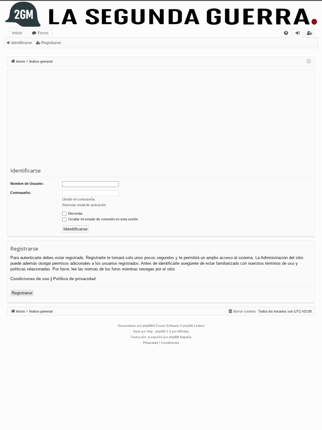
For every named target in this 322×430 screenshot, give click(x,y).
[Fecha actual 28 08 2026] (309, 61)
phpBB (148, 325)
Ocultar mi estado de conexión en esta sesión (102, 219)
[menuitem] (286, 33)
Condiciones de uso (29, 278)
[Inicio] (161, 14)
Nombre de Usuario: (27, 183)
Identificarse (21, 43)
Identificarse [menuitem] (299, 34)
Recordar (75, 213)
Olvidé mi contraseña (78, 199)
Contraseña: (20, 193)
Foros (43, 33)
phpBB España (180, 337)
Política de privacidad (74, 278)
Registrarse (51, 43)
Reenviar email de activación (84, 205)
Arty (150, 331)
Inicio (17, 33)
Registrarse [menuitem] (310, 34)
